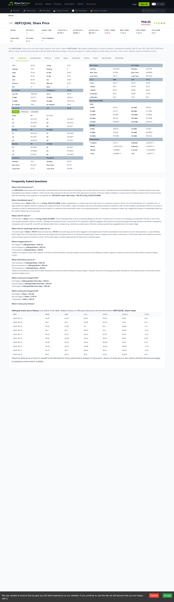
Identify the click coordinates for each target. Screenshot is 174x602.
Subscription (69, 4)
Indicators (76, 58)
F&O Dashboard (79, 11)
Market (48, 4)
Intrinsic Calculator (98, 11)
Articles (80, 4)
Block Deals (106, 58)
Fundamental (35, 58)
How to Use (91, 4)
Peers (95, 58)
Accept (167, 595)
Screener (38, 4)
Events (86, 58)
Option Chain (29, 11)
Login (134, 4)
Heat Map (44, 11)
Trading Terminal (60, 11)
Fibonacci (24, 112)
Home (11, 16)
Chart (57, 58)
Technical (22, 58)
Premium (57, 4)
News (66, 58)
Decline (154, 595)
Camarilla (34, 112)
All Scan (48, 58)
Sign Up (144, 4)
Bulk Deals (119, 58)
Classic (15, 112)
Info (12, 58)
